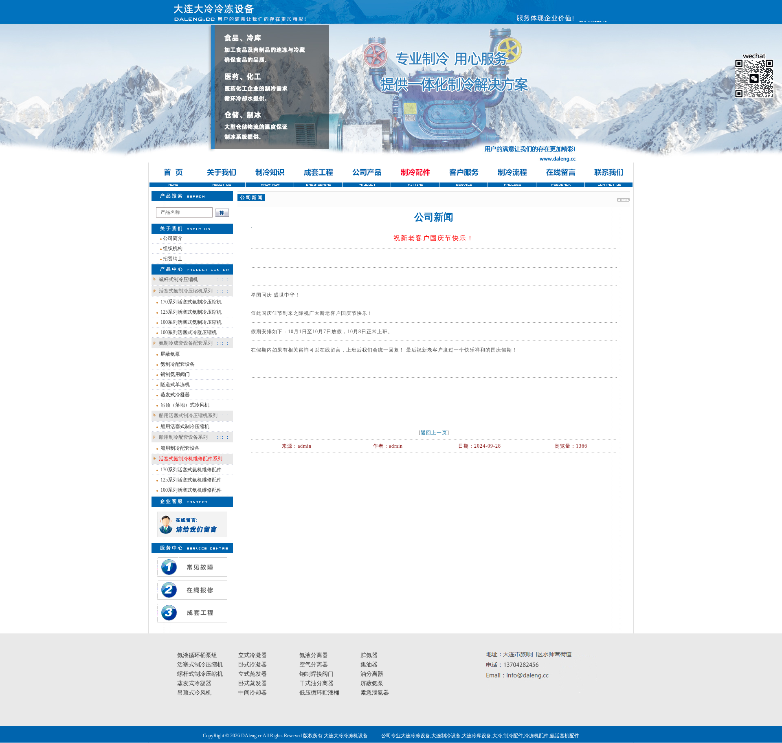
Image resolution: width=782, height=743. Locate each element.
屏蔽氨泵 (170, 354)
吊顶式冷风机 (194, 693)
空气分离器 (313, 665)
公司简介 (172, 238)
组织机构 (172, 248)
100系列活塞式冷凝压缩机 (188, 332)
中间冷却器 (252, 693)
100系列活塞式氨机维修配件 (191, 490)
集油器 (369, 665)
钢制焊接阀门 (316, 674)
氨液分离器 (313, 655)
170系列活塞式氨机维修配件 (191, 470)
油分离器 (371, 674)
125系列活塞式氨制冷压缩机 (191, 312)
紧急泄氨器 (374, 693)
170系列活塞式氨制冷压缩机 (191, 302)
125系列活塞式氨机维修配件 (191, 480)
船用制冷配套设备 (180, 448)
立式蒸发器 (252, 674)
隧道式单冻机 (175, 384)
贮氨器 (369, 655)
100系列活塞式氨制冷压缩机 (191, 322)
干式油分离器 (316, 683)
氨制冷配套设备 (177, 364)
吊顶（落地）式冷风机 (184, 405)
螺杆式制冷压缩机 (178, 279)
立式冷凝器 (252, 655)
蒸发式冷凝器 (175, 395)
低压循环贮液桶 (319, 693)
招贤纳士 (172, 259)
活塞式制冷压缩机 (200, 665)
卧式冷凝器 (252, 665)
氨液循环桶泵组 (197, 655)
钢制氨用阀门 (175, 374)
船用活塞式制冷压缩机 (184, 426)
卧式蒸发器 (252, 683)
